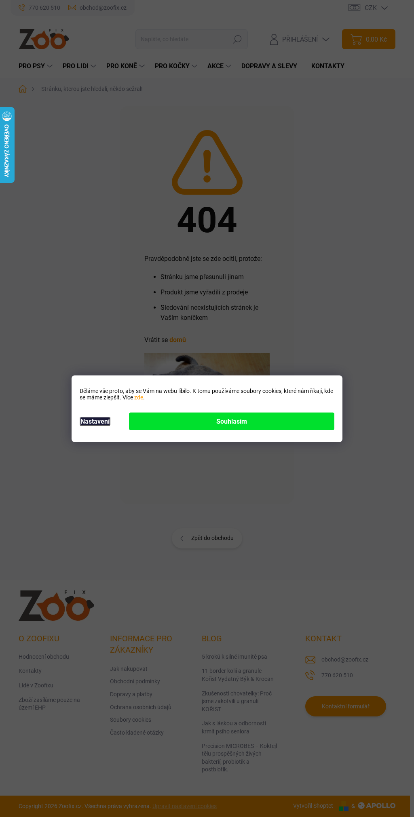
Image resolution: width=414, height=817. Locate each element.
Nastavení (95, 421)
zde (138, 397)
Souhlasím (231, 421)
